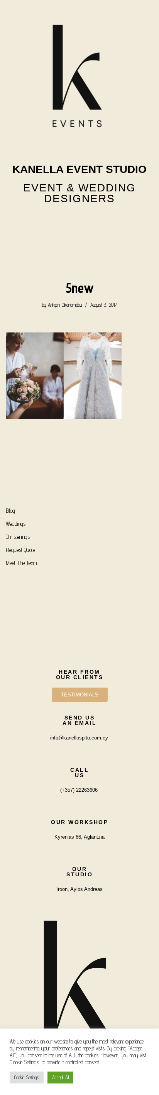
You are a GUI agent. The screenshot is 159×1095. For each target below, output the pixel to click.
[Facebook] (79, 221)
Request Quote (20, 550)
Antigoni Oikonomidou (65, 305)
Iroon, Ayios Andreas (79, 889)
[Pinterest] (100, 221)
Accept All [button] (60, 1077)
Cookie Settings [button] (26, 1077)
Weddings (15, 523)
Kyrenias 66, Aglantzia (79, 837)
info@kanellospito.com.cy (79, 738)
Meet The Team (21, 563)
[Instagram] (59, 221)
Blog (10, 510)
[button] (79, 245)
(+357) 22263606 (79, 790)
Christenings (18, 536)
